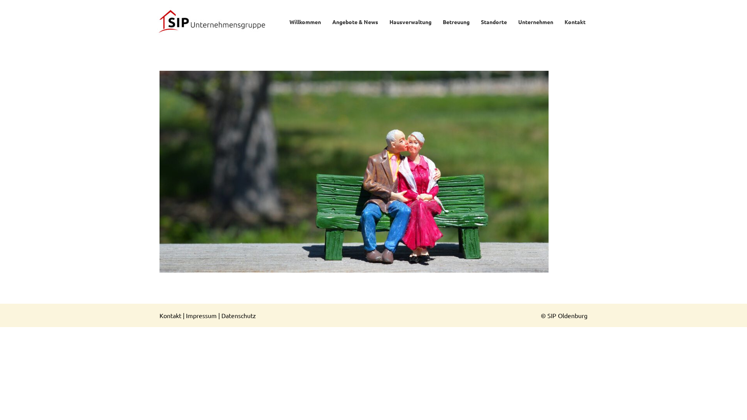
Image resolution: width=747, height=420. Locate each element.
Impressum (201, 315)
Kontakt (170, 315)
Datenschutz (238, 315)
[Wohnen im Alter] (373, 172)
